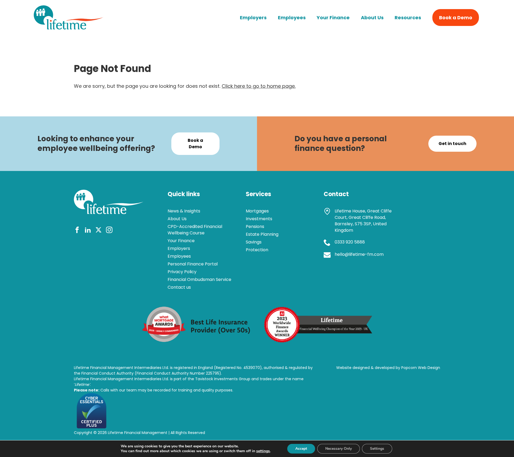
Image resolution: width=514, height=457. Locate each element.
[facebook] (77, 230)
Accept (301, 448)
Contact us (179, 287)
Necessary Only (338, 448)
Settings (377, 448)
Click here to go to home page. (259, 86)
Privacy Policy (182, 272)
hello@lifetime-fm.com (359, 254)
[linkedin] (88, 230)
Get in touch (452, 143)
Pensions (255, 226)
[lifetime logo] (68, 27)
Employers (253, 17)
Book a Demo (455, 17)
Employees (292, 17)
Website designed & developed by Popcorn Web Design (388, 367)
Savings (254, 242)
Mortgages (257, 211)
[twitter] (98, 230)
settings (263, 451)
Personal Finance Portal (193, 264)
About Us (372, 17)
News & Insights (184, 211)
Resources (408, 17)
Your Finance (333, 17)
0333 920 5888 (350, 242)
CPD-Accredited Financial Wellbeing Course (195, 229)
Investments (259, 219)
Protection (257, 250)
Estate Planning (262, 234)
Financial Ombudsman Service (199, 279)
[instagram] (109, 230)
